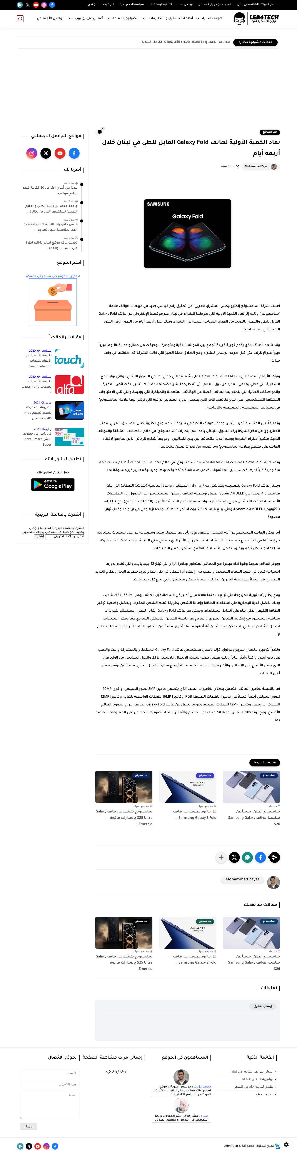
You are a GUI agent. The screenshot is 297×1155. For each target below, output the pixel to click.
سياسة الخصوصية (132, 4)
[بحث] (20, 18)
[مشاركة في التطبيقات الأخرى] (221, 857)
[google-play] (20, 5)
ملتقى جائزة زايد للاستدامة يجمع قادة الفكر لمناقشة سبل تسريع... (50, 227)
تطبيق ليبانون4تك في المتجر (253, 1086)
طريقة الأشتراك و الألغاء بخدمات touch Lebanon (39, 361)
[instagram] (44, 5)
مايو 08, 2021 (43, 403)
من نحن (92, 4)
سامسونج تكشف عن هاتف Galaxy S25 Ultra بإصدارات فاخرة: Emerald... (124, 818)
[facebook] (52, 5)
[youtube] (36, 5)
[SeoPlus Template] (277, 1146)
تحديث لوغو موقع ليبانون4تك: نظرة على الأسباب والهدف (52, 245)
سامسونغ (270, 132)
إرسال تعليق (263, 1006)
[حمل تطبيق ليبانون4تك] (53, 493)
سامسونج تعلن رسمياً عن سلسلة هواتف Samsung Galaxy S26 (254, 818)
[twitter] (28, 5)
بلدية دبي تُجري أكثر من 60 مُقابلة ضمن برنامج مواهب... (50, 191)
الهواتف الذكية (213, 18)
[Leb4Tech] (256, 19)
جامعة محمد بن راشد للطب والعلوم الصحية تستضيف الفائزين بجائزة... (51, 209)
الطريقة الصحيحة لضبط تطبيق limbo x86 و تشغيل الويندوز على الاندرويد (37, 414)
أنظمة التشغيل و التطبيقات (171, 18)
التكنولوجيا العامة (126, 18)
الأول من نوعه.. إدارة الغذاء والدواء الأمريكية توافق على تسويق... (183, 42)
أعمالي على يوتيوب (89, 18)
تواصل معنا (185, 4)
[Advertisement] (148, 89)
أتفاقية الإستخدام (161, 4)
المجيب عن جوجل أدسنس (215, 4)
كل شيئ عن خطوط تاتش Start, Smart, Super (37, 439)
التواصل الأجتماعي (51, 18)
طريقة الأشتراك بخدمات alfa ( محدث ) (37, 387)
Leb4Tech (231, 1146)
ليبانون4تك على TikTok (257, 1079)
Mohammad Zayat (257, 166)
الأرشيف (108, 4)
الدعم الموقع (264, 1094)
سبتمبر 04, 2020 (40, 351)
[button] (260, 857)
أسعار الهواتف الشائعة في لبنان (257, 4)
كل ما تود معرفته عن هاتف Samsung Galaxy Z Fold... (194, 815)
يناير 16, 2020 (43, 429)
